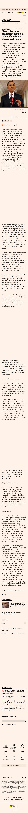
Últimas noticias (6, 687)
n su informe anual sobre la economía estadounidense (13, 540)
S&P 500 (14, 9)
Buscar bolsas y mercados (9, 716)
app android (22, 759)
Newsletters (16, 801)
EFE (2, 616)
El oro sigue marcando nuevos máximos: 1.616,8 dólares (11, 613)
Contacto (8, 797)
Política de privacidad (19, 799)
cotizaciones (5, 759)
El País (24, 15)
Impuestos (13, 23)
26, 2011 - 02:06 (14, 116)
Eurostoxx (8, 724)
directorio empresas (22, 753)
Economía (6, 20)
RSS (12, 801)
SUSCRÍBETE (20, 12)
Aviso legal (12, 797)
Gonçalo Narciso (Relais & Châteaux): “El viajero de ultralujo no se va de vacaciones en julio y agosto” (14, 702)
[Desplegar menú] (3, 12)
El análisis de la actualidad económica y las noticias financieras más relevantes (12, 591)
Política (19, 23)
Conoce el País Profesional (14, 765)
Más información (5, 630)
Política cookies (18, 797)
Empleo (8, 23)
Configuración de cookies (9, 799)
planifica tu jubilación (5, 753)
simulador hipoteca (14, 747)
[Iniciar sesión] (25, 12)
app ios (14, 759)
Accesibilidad (5, 801)
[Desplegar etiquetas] (25, 623)
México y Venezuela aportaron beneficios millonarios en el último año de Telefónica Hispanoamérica (13, 708)
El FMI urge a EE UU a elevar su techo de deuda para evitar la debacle (18, 605)
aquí (24, 633)
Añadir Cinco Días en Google (10, 125)
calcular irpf (5, 747)
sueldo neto (22, 747)
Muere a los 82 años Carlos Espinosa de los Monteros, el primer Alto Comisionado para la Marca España (14, 691)
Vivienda (4, 23)
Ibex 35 (3, 9)
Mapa (10, 801)
